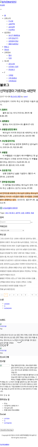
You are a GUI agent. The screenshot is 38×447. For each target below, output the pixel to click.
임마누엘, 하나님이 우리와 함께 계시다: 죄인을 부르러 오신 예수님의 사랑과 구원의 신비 (19, 257)
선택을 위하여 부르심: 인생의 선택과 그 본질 (15, 282)
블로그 (6, 47)
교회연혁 (11, 24)
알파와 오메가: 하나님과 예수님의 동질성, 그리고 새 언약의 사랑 (19, 242)
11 (32, 295)
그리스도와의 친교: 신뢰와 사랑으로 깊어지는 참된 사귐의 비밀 (19, 239)
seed (25, 96)
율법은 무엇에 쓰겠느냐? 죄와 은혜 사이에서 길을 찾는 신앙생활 (19, 278)
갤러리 (6, 50)
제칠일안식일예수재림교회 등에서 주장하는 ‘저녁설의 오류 (19, 271)
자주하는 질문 (13, 67)
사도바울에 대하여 (10, 208)
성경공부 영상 (13, 41)
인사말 (10, 21)
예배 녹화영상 (13, 44)
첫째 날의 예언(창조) (7, 289)
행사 (10, 55)
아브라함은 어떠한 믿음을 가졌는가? (13, 286)
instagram (8, 308)
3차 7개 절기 (10, 213)
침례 (32, 213)
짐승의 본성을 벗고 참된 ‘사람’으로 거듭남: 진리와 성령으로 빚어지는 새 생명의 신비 (19, 253)
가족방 (10, 75)
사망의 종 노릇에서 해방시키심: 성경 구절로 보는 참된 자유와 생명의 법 (19, 268)
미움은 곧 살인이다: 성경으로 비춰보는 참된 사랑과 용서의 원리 (19, 260)
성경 (22, 213)
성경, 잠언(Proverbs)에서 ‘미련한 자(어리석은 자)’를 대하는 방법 (19, 264)
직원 (10, 58)
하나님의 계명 (15, 96)
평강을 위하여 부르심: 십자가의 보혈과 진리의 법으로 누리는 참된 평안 (19, 249)
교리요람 (11, 27)
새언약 (18, 213)
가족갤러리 (12, 81)
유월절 (27, 213)
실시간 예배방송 (14, 35)
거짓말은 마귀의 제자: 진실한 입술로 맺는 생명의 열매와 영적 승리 (19, 246)
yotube (7, 304)
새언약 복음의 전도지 (7, 275)
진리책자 (11, 30)
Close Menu (4, 444)
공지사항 (11, 64)
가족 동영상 (12, 78)
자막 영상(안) (13, 38)
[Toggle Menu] (1, 9)
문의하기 (11, 70)
